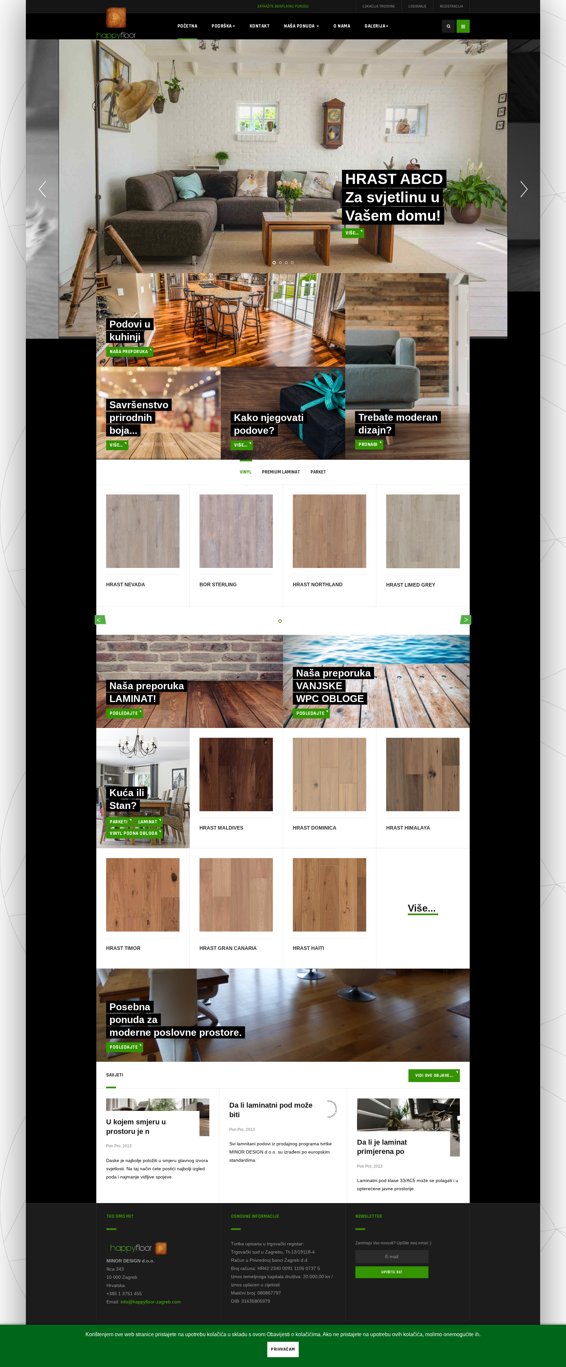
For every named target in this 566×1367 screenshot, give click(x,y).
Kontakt (260, 26)
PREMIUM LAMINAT (281, 472)
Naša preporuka (129, 352)
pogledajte (124, 713)
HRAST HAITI (308, 948)
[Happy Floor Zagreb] (122, 26)
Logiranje (417, 6)
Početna (188, 26)
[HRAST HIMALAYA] (423, 773)
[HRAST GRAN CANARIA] (236, 894)
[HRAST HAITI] (329, 894)
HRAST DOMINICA (314, 828)
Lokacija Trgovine (379, 6)
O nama (341, 26)
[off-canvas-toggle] (463, 26)
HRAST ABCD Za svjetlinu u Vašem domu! (394, 197)
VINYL (246, 472)
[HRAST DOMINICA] (329, 773)
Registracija (451, 6)
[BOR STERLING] (236, 531)
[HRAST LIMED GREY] (423, 531)
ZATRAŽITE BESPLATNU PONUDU (283, 6)
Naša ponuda (300, 26)
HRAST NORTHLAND (318, 584)
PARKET (318, 472)
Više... (352, 233)
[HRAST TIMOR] (142, 894)
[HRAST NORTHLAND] (329, 531)
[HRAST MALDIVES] (236, 773)
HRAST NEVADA (125, 584)
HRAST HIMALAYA (408, 828)
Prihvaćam (283, 1349)
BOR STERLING (218, 584)
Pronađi (368, 444)
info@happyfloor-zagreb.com (151, 1301)
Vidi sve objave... (434, 1075)
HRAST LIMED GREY (410, 585)
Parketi (119, 822)
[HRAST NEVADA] (142, 531)
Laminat (148, 822)
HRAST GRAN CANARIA (228, 948)
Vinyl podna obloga (133, 833)
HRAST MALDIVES (221, 828)
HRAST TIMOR (123, 948)
